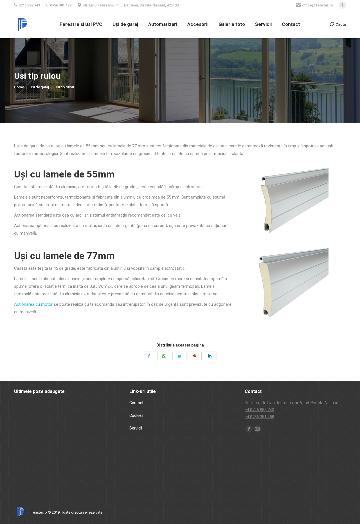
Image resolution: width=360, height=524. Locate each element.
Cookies (136, 415)
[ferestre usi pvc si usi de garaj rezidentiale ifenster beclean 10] (46, 411)
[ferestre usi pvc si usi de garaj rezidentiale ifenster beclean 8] (90, 411)
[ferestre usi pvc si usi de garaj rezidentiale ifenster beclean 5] (68, 433)
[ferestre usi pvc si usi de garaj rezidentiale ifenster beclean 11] (25, 411)
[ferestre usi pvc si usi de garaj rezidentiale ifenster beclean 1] (68, 455)
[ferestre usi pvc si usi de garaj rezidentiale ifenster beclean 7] (25, 433)
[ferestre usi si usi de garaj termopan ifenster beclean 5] (90, 455)
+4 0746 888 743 (259, 410)
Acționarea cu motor (33, 304)
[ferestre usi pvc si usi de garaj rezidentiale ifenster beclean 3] (25, 455)
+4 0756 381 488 (259, 417)
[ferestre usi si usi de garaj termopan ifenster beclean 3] (46, 476)
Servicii (135, 428)
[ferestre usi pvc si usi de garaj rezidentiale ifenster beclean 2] (46, 455)
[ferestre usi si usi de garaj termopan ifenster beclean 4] (25, 476)
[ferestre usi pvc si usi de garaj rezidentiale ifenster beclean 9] (68, 411)
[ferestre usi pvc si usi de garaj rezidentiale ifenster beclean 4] (90, 433)
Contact (136, 403)
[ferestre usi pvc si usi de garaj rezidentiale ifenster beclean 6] (46, 433)
